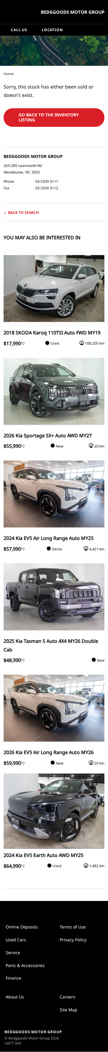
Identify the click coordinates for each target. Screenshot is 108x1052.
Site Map (68, 1010)
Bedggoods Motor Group (72, 12)
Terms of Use (73, 927)
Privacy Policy (73, 940)
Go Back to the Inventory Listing (49, 117)
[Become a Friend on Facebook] (60, 910)
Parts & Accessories (25, 965)
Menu (102, 30)
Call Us (19, 29)
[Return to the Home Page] (90, 1037)
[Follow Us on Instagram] (47, 910)
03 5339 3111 (46, 181)
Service (13, 952)
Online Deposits (22, 927)
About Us (15, 997)
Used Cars (16, 940)
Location (52, 29)
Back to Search (23, 212)
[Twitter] (8, 73)
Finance (13, 978)
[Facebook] (2, 73)
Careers (67, 997)
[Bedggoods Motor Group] (19, 12)
